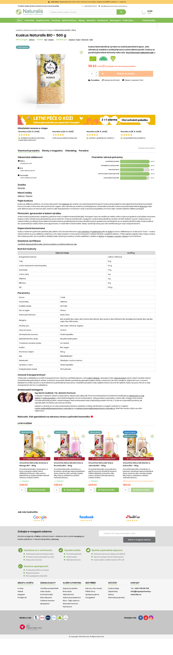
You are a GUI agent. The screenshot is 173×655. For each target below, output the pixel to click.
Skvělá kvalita (71, 557)
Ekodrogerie (115, 20)
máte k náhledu (93, 378)
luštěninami (97, 231)
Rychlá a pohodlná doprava (107, 550)
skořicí (101, 236)
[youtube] (145, 617)
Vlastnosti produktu (29, 150)
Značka (22, 185)
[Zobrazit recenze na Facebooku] (86, 517)
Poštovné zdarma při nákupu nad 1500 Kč (109, 554)
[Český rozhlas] (36, 617)
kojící (78, 39)
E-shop (20, 588)
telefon (38, 398)
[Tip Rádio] (59, 617)
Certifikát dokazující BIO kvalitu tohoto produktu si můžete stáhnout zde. (47, 244)
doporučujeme (130, 432)
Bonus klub (67, 591)
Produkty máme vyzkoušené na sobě (40, 557)
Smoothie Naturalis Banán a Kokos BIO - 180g (136, 464)
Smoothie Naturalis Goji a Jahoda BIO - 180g (100, 464)
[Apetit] (42, 617)
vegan (51, 39)
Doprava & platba (70, 588)
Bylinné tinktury (69, 20)
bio (45, 39)
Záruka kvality (149, 20)
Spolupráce (45, 603)
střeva (31, 39)
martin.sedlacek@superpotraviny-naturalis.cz (54, 408)
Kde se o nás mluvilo (93, 588)
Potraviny (56, 20)
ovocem (118, 236)
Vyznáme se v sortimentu (38, 550)
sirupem (110, 236)
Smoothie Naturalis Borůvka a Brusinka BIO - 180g (68, 464)
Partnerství (67, 607)
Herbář (20, 591)
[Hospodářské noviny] (54, 617)
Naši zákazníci (46, 597)
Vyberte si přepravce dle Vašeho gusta (109, 557)
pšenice (29, 196)
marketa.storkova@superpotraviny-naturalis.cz (95, 408)
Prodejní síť (22, 597)
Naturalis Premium (70, 603)
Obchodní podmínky (116, 597)
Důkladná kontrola (73, 560)
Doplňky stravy (43, 20)
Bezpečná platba (32, 573)
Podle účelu (128, 20)
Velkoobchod (68, 594)
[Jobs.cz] (48, 617)
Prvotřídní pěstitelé (73, 554)
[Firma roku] (86, 627)
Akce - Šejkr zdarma (71, 600)
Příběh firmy (90, 591)
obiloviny (65, 204)
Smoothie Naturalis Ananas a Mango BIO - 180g (33, 464)
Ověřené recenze (47, 600)
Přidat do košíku (118, 73)
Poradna (84, 150)
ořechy (125, 236)
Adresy (111, 594)
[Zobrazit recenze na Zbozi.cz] (133, 517)
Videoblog (70, 150)
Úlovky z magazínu (52, 150)
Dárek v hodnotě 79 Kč (134, 80)
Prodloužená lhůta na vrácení (37, 570)
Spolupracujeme (92, 594)
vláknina (21, 196)
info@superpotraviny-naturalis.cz (114, 6)
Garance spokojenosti (36, 566)
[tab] (29, 150)
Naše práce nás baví (34, 560)
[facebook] (140, 617)
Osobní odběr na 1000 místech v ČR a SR (109, 560)
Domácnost (102, 20)
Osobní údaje (113, 588)
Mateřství (91, 20)
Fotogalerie (90, 597)
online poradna (49, 398)
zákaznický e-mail (136, 396)
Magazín (151, 25)
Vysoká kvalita (72, 550)
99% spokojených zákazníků (36, 576)
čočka (110, 231)
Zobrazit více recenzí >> (146, 148)
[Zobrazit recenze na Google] (40, 517)
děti (91, 39)
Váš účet (112, 582)
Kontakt (135, 582)
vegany (72, 39)
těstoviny (143, 206)
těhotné (85, 39)
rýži (79, 231)
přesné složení (120, 378)
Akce (19, 20)
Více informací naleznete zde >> (140, 52)
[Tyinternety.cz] (65, 617)
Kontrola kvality (46, 594)
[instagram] (151, 617)
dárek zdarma (23, 47)
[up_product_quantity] (25, 489)
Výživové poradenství (72, 597)
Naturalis (21, 188)
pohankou (85, 231)
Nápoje (81, 20)
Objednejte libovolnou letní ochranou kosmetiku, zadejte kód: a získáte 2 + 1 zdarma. (88, 2)
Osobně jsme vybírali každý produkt (40, 554)
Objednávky (113, 591)
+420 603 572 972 (90, 6)
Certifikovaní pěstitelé (49, 588)
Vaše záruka (45, 591)
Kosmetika (29, 20)
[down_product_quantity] (25, 491)
